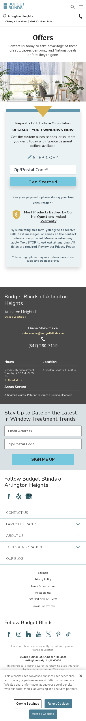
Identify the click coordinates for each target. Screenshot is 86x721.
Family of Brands (21, 524)
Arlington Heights (20, 16)
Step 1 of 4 (46, 158)
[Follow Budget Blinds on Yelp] (18, 496)
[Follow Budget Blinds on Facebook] (8, 496)
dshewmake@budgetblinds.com (43, 333)
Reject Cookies (58, 704)
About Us (15, 535)
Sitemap (43, 573)
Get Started (43, 182)
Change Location (14, 316)
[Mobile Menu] (81, 7)
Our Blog (14, 558)
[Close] (81, 676)
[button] (16, 21)
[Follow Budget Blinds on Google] (28, 496)
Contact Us (17, 512)
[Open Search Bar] (73, 7)
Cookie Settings (27, 704)
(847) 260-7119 (80, 16)
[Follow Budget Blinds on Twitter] (48, 634)
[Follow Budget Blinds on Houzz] (28, 634)
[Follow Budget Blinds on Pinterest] (58, 634)
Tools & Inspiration (24, 547)
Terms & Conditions (43, 586)
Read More (15, 380)
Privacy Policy (64, 247)
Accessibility (43, 592)
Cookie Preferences (43, 606)
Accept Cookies (43, 714)
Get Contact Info (41, 21)
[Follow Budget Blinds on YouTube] (38, 634)
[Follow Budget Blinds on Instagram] (18, 634)
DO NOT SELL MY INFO (43, 599)
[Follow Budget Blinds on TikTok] (68, 634)
